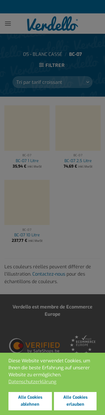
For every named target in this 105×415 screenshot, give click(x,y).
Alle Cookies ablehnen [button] (30, 401)
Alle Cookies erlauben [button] (75, 401)
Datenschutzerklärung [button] (32, 382)
